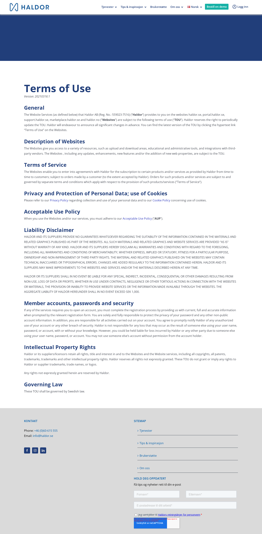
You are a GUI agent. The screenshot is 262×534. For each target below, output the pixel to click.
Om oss (175, 7)
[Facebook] (27, 450)
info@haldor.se (43, 436)
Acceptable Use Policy (137, 218)
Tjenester (107, 7)
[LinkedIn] (43, 450)
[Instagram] (35, 450)
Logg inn (242, 6)
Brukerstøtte (158, 7)
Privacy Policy (59, 200)
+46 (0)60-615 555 (46, 431)
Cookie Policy (161, 200)
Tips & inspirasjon (132, 7)
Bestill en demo (217, 6)
